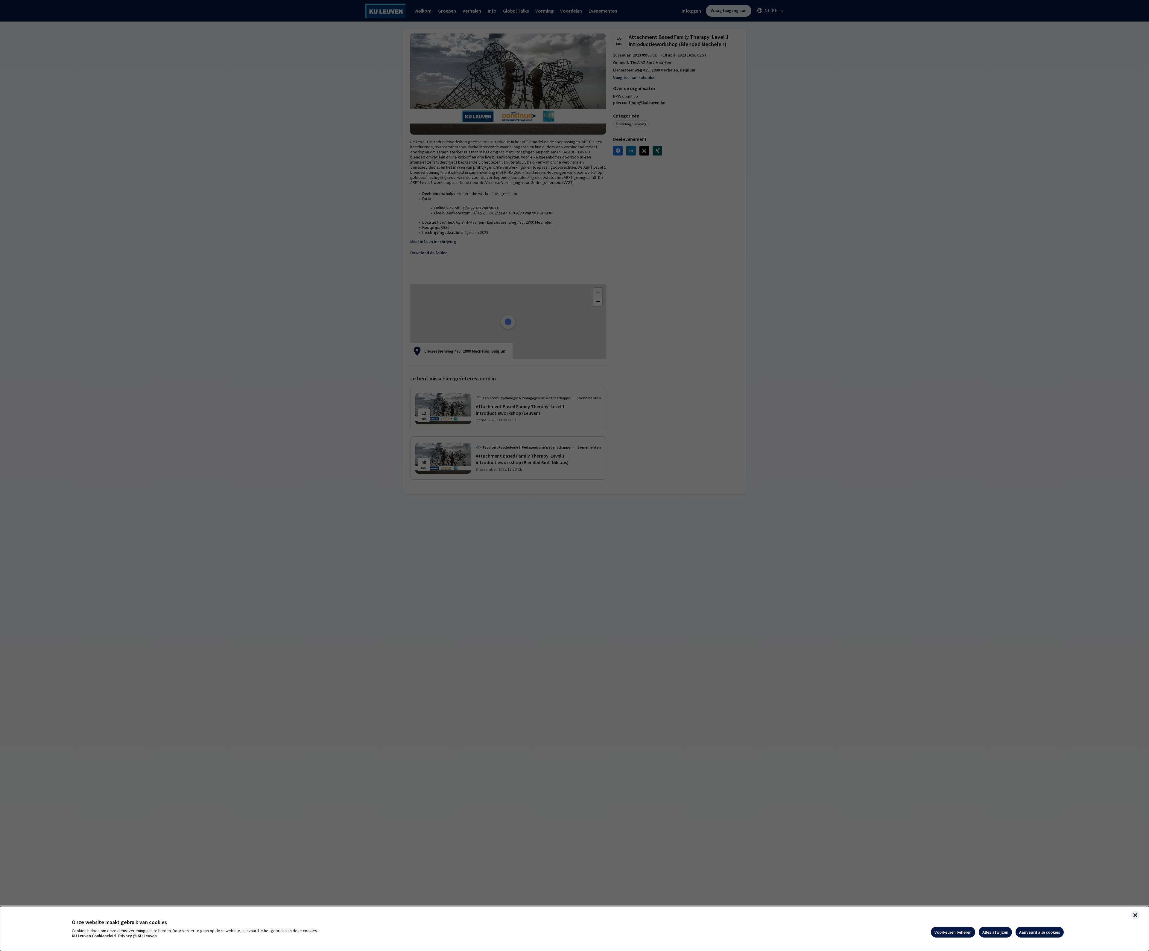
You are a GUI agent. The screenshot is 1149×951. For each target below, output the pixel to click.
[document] (574, 928)
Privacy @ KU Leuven (137, 935)
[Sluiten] (1135, 915)
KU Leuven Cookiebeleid (94, 935)
